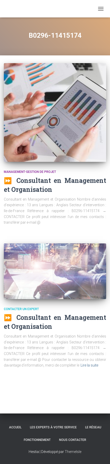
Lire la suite (89, 365)
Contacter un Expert (21, 309)
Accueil (15, 427)
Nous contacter (72, 440)
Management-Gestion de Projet (30, 172)
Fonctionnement (37, 440)
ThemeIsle (73, 452)
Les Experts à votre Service (53, 427)
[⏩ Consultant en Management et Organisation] (55, 112)
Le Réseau (93, 427)
